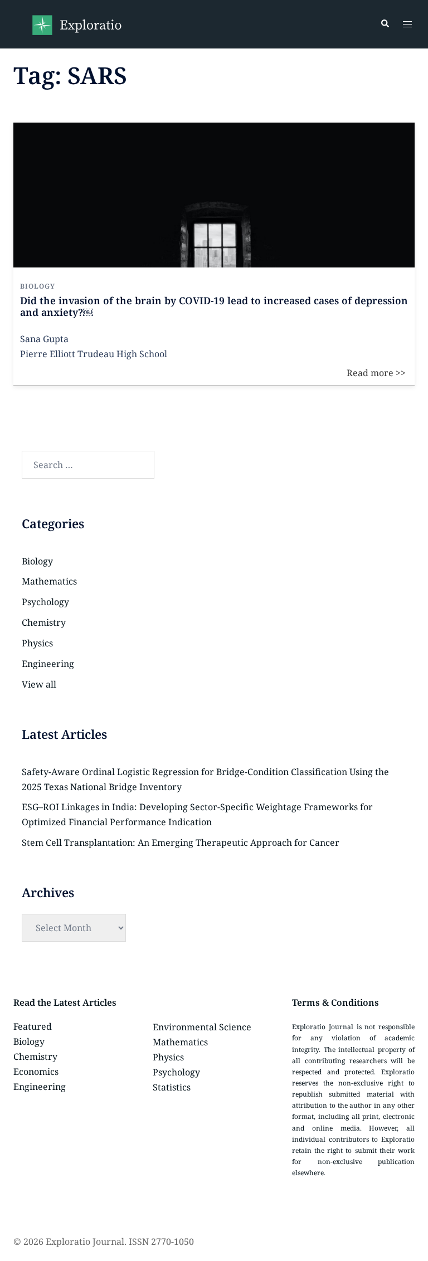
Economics (36, 1071)
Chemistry (44, 622)
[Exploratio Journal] (76, 23)
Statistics (172, 1087)
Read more (384, 130)
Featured (32, 1026)
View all (39, 684)
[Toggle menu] (407, 24)
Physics (37, 643)
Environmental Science (202, 1027)
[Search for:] (88, 465)
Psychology (45, 602)
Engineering (48, 664)
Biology (37, 561)
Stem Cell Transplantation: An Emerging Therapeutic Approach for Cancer (180, 842)
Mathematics (49, 581)
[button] (384, 24)
